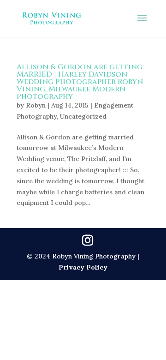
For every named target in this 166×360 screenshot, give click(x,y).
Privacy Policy (83, 267)
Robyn (36, 105)
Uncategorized (83, 116)
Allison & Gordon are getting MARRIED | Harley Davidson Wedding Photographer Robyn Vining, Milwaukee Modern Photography (80, 82)
